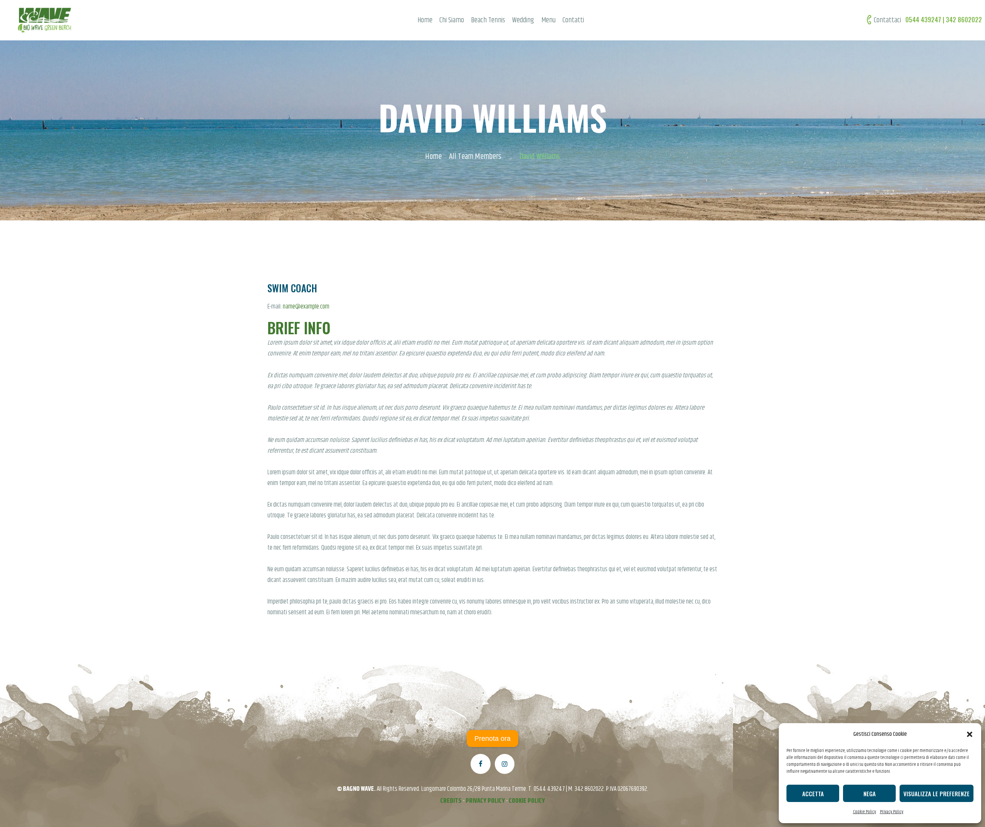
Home (433, 157)
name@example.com (306, 307)
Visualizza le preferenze (936, 793)
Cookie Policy (864, 811)
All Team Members (475, 156)
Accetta (813, 793)
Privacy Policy (891, 811)
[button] (969, 734)
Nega (869, 793)
